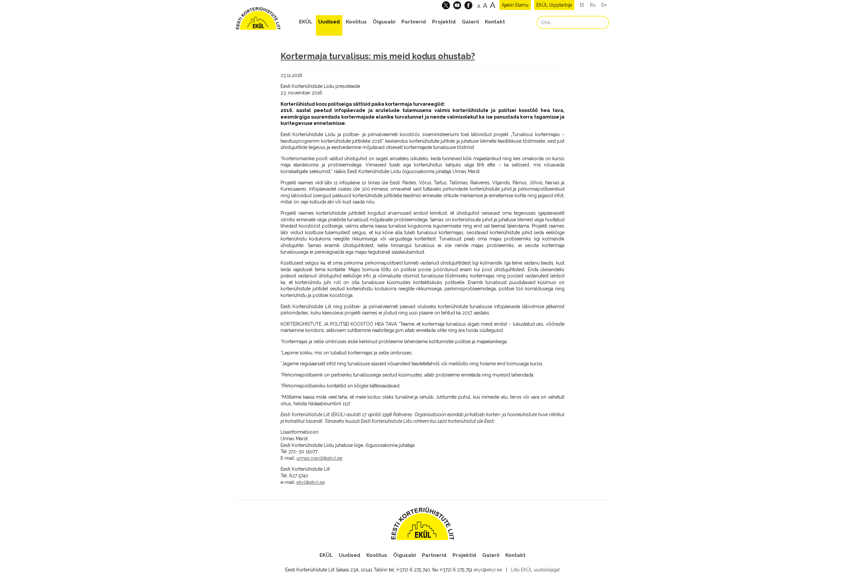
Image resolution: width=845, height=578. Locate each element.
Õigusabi (384, 22)
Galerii (470, 22)
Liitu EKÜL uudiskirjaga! (535, 569)
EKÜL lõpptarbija (554, 5)
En (604, 5)
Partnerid (413, 22)
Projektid (444, 22)
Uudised (329, 22)
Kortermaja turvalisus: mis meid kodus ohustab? (378, 56)
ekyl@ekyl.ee (488, 569)
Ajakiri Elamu (515, 5)
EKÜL (305, 22)
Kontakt (495, 22)
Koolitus (356, 22)
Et (582, 5)
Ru (592, 5)
